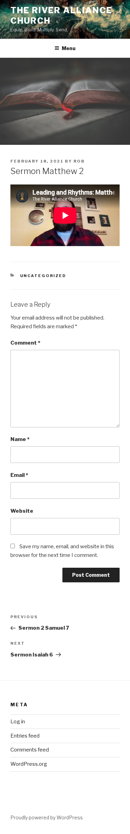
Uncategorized (43, 275)
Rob (79, 161)
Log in (17, 721)
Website (21, 511)
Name (19, 439)
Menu (69, 48)
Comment (25, 343)
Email (19, 475)
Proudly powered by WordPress (46, 817)
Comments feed (29, 750)
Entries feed (25, 736)
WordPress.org (28, 764)
